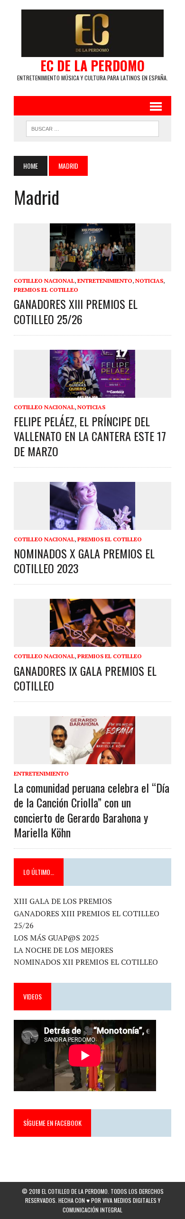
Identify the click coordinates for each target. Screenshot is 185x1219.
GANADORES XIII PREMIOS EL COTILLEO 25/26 (76, 311)
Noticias (149, 280)
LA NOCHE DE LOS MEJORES (63, 950)
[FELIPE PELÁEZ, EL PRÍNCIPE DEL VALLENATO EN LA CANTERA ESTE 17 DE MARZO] (92, 391)
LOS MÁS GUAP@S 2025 (56, 937)
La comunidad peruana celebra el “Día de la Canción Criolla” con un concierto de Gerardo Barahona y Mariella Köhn (91, 810)
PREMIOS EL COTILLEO (46, 289)
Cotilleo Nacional (44, 280)
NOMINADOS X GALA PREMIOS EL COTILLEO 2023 (84, 560)
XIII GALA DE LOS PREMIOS (63, 901)
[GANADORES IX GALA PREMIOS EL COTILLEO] (92, 640)
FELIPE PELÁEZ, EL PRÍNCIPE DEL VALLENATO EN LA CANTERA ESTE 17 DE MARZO (90, 436)
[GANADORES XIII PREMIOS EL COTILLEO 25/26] (92, 264)
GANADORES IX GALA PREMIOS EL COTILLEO (85, 678)
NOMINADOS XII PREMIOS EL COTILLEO (86, 962)
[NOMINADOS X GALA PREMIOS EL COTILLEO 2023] (92, 523)
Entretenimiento (104, 280)
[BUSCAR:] (92, 127)
